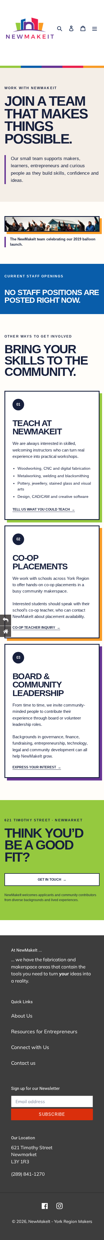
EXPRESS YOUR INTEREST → (36, 767)
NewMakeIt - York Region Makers (60, 1221)
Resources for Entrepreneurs (44, 1031)
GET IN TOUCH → (52, 879)
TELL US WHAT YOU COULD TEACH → (43, 509)
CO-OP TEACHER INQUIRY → (36, 628)
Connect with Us (30, 1047)
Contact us (23, 1063)
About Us (21, 1016)
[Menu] (94, 28)
